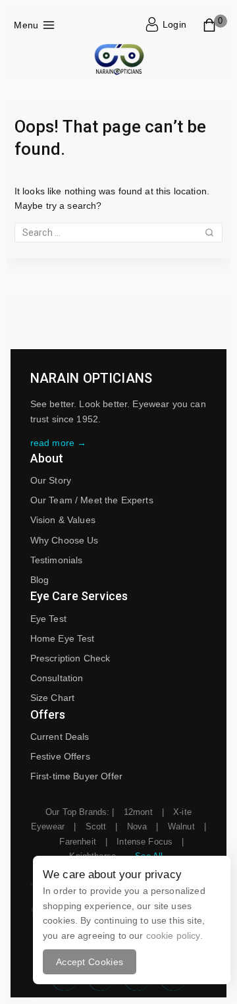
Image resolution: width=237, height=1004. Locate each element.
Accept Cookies (89, 962)
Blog (39, 579)
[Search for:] (118, 232)
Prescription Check (70, 658)
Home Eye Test (62, 638)
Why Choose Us (64, 540)
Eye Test (48, 618)
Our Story (50, 480)
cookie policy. (174, 935)
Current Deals (60, 736)
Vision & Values (62, 520)
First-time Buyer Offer (76, 776)
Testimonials (56, 560)
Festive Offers (60, 756)
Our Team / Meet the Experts (91, 500)
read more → (58, 442)
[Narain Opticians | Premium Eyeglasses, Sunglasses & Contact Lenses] (118, 60)
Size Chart (52, 697)
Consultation (57, 678)
